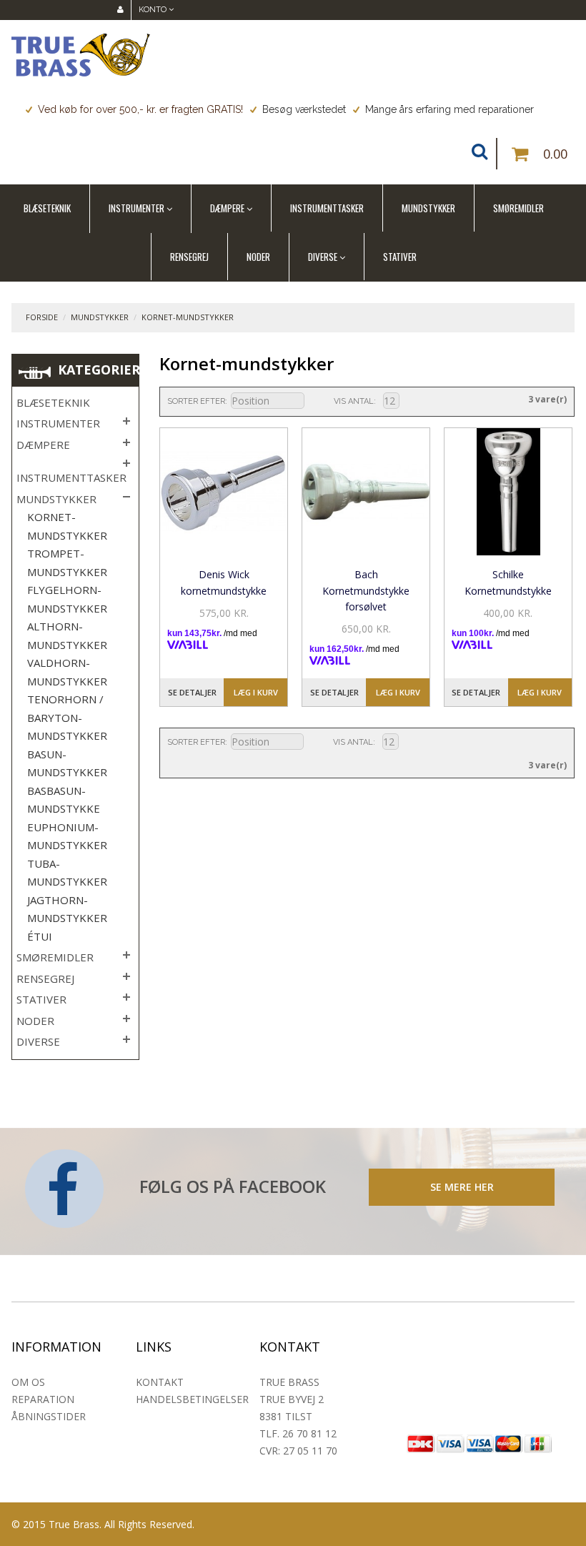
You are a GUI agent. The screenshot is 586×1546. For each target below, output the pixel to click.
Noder (258, 256)
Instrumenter (136, 208)
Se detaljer (192, 692)
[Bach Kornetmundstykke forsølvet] (365, 491)
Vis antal (354, 401)
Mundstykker (428, 208)
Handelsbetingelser (192, 1399)
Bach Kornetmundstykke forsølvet (365, 590)
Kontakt (160, 1382)
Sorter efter (196, 401)
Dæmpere (227, 208)
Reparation (42, 1399)
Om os (28, 1382)
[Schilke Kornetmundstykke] (508, 491)
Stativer (400, 256)
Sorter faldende (314, 401)
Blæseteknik (47, 208)
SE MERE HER (462, 1187)
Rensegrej (189, 256)
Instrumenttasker (327, 208)
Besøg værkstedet (304, 109)
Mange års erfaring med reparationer (449, 109)
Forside (42, 317)
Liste (477, 400)
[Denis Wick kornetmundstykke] (223, 491)
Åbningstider (48, 1416)
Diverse (322, 256)
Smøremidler (518, 208)
